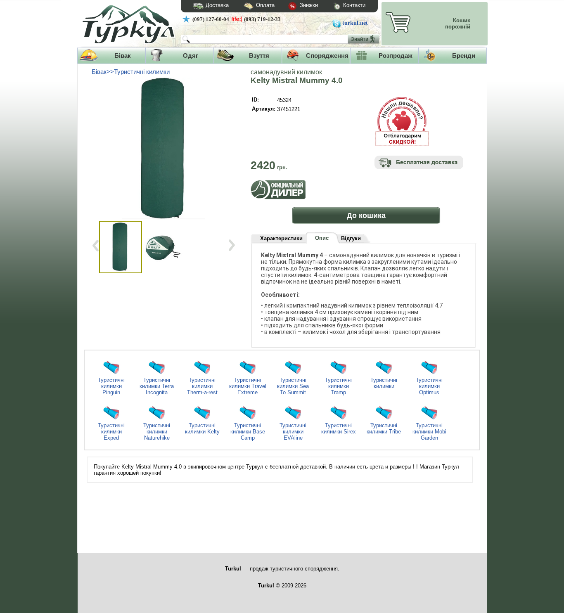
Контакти (354, 5)
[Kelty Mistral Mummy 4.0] (165, 147)
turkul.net (355, 23)
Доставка (217, 5)
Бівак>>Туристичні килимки (131, 72)
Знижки (308, 5)
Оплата (265, 5)
